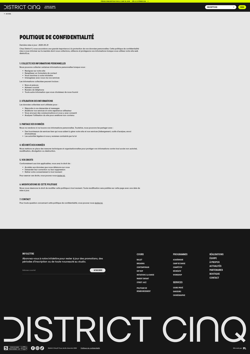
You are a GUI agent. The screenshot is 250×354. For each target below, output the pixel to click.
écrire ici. (61, 175)
